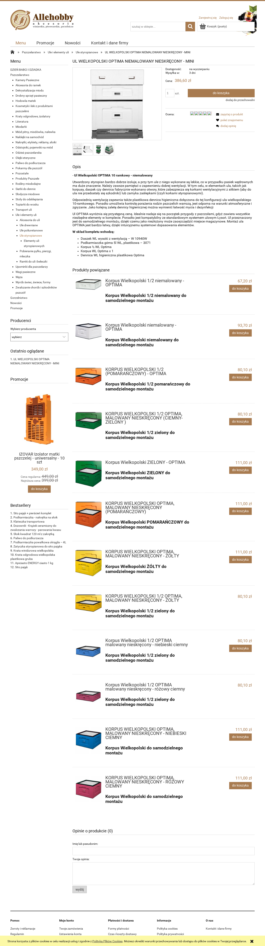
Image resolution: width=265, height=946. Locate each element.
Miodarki (21, 126)
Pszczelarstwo (19, 75)
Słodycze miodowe (28, 194)
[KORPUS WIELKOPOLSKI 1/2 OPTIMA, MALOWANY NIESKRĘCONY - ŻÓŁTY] (88, 603)
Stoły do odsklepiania (29, 199)
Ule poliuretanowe (31, 230)
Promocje (16, 308)
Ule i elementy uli (26, 214)
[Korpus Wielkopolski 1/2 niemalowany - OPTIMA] (88, 284)
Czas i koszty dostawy (122, 934)
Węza (19, 277)
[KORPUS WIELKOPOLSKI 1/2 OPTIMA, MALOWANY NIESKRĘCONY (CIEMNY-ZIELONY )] (88, 420)
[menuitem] (20, 43)
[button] (229, 114)
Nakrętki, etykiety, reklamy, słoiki (36, 142)
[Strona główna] (43, 24)
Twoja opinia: (80, 859)
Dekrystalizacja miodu (30, 90)
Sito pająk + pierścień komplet (32, 513)
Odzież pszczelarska (29, 152)
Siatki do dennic (26, 189)
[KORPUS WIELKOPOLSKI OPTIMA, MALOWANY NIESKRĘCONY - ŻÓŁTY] (88, 563)
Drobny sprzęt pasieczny (31, 95)
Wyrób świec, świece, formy (33, 282)
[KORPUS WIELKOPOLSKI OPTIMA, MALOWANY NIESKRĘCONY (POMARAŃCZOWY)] (88, 515)
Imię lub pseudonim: (85, 843)
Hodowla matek (26, 100)
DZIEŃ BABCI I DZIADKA (25, 69)
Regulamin (17, 934)
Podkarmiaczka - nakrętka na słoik (35, 517)
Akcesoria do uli (30, 220)
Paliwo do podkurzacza (31, 163)
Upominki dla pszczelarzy (32, 266)
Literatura (22, 121)
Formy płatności (118, 928)
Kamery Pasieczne (27, 80)
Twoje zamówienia (71, 928)
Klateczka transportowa (29, 521)
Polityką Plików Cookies (107, 941)
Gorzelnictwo (18, 297)
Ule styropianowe (31, 235)
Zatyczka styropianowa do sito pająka (37, 546)
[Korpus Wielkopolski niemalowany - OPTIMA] (88, 331)
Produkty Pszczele (27, 178)
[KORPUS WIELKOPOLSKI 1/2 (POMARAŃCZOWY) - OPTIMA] (88, 376)
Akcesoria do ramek (28, 85)
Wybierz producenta (23, 328)
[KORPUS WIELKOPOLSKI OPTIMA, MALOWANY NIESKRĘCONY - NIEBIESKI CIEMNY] (88, 740)
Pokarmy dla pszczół (29, 168)
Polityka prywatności (170, 934)
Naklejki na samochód (30, 137)
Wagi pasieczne (25, 272)
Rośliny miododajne (28, 183)
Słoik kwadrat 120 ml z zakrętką (33, 534)
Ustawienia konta (70, 934)
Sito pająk (21, 567)
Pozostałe (22, 173)
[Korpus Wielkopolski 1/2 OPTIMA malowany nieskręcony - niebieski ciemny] (88, 652)
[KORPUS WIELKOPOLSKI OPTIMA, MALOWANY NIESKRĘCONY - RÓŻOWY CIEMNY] (88, 789)
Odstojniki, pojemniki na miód (34, 147)
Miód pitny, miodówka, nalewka (35, 132)
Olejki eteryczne (25, 157)
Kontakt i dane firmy (219, 928)
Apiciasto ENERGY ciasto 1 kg (34, 563)
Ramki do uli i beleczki (33, 261)
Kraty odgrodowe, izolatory (33, 116)
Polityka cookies (167, 928)
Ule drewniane (29, 225)
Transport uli (24, 209)
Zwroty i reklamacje (22, 928)
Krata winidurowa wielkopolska (33, 550)
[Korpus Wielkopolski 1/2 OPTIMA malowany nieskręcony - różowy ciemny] (88, 696)
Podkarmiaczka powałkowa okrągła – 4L (39, 542)
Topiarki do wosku (27, 204)
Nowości (16, 303)
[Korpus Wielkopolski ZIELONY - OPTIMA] (88, 474)
